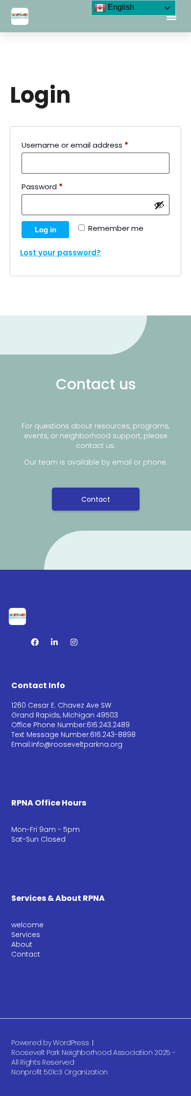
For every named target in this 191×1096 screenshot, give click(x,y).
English (120, 7)
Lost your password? (60, 252)
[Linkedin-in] (54, 642)
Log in (45, 229)
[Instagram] (74, 642)
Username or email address (91, 144)
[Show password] (159, 205)
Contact (25, 954)
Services (25, 934)
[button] (172, 16)
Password (58, 185)
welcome (27, 925)
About (21, 944)
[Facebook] (35, 642)
